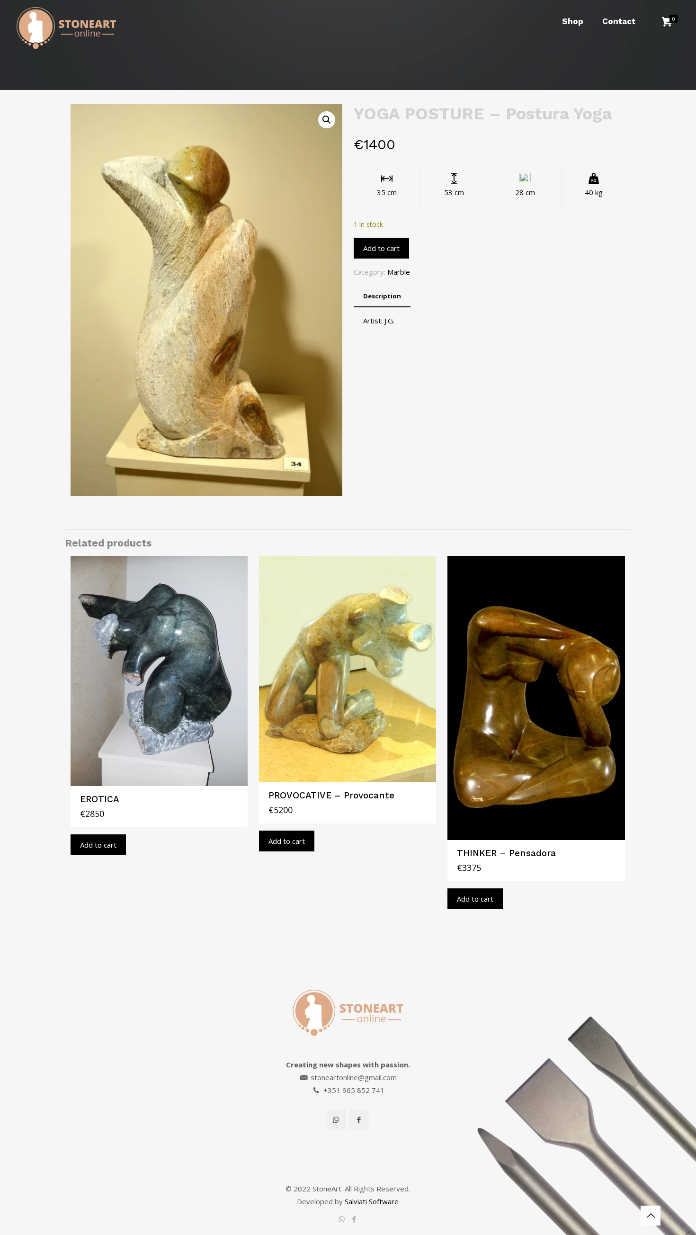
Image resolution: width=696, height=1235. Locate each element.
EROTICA (99, 799)
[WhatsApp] (342, 1219)
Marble (398, 272)
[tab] (382, 296)
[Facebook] (354, 1219)
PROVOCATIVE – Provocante (331, 795)
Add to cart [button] (98, 845)
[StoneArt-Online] (66, 21)
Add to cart (381, 248)
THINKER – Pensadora (506, 853)
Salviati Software (372, 1201)
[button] (326, 119)
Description (382, 296)
